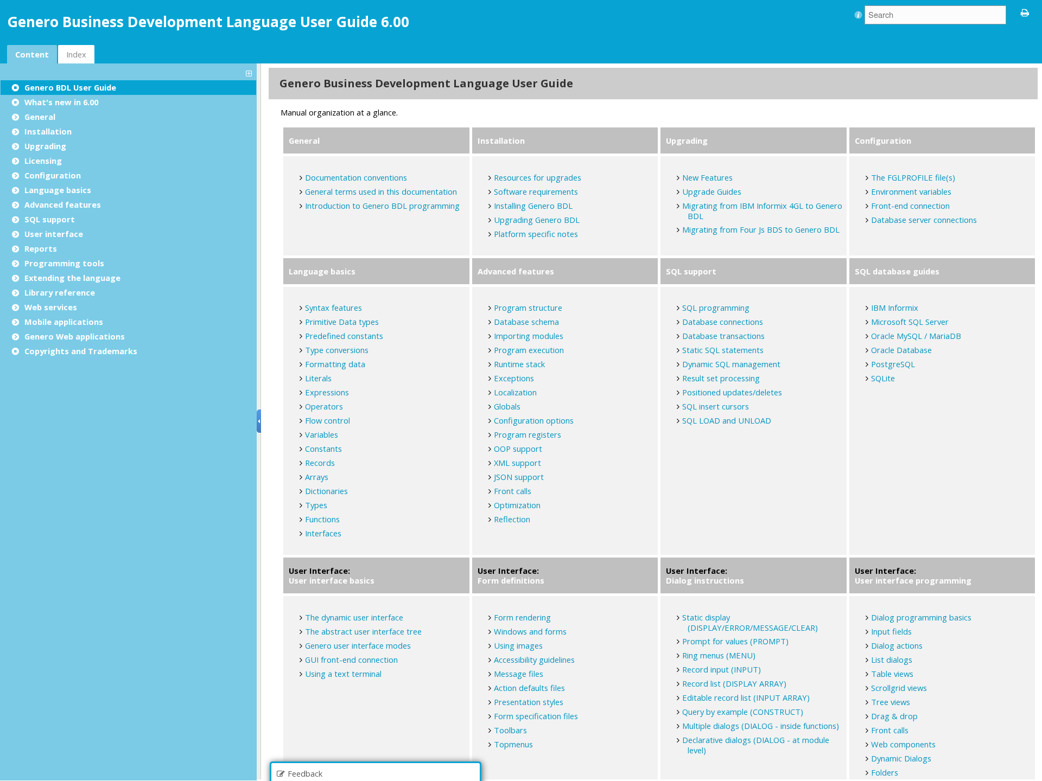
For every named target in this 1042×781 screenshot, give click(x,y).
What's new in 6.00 (61, 102)
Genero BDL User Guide (70, 87)
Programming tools (64, 263)
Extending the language (72, 277)
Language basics (57, 189)
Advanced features (62, 204)
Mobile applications (63, 321)
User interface (53, 233)
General (39, 116)
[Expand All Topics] (250, 72)
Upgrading (45, 145)
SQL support (49, 219)
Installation (48, 131)
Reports (40, 248)
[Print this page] (1025, 12)
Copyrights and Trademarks (80, 350)
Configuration (52, 175)
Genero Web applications (74, 336)
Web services (50, 307)
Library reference (59, 292)
